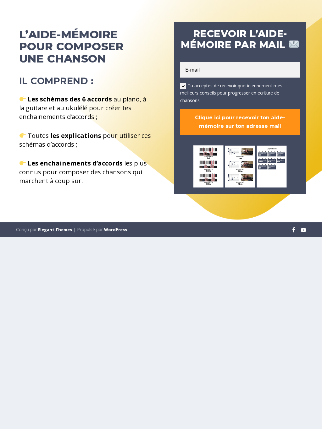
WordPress (115, 229)
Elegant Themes (55, 229)
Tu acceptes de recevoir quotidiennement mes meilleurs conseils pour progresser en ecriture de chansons (231, 93)
